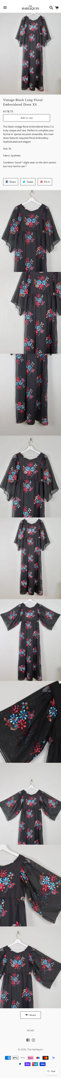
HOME (30, 1030)
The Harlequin (35, 1049)
